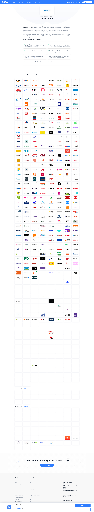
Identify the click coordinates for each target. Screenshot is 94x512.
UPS (30, 497)
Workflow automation (19, 497)
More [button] (40, 2)
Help (49, 482)
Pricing (35, 2)
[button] (70, 2)
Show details (18, 508)
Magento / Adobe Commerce (35, 495)
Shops (24, 329)
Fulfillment (25, 406)
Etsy (30, 484)
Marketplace (26, 77)
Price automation (18, 488)
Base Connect (17, 499)
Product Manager (18, 486)
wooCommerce (33, 491)
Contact (50, 480)
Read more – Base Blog (67, 500)
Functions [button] (13, 2)
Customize (82, 509)
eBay (31, 482)
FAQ (49, 484)
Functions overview (18, 480)
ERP (16, 493)
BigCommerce (32, 493)
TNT (30, 501)
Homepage (41, 16)
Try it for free (87, 2)
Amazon (31, 480)
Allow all (82, 505)
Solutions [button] (21, 2)
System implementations (53, 488)
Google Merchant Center (34, 486)
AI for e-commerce (18, 501)
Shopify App (32, 488)
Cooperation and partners (53, 491)
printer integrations (31, 57)
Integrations (28, 2)
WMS (24, 388)
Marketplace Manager (19, 484)
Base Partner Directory (53, 493)
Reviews (50, 486)
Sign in (80, 2)
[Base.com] (5, 2)
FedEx (31, 499)
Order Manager (18, 482)
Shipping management (19, 495)
